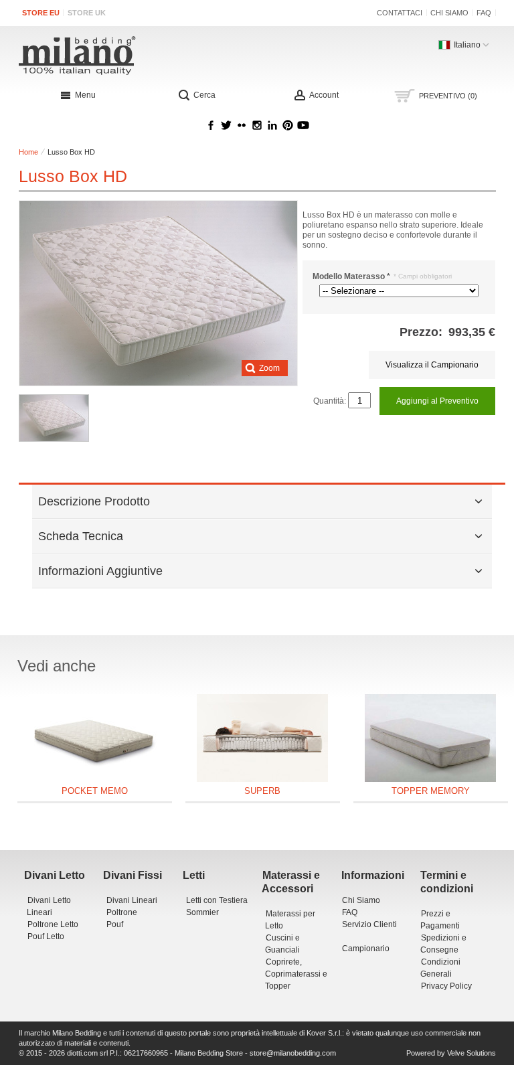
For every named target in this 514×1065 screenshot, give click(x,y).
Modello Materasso (351, 276)
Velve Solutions (471, 1053)
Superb (262, 791)
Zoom (269, 368)
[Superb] (262, 738)
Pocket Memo (95, 791)
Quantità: (329, 401)
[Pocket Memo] (94, 738)
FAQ (484, 13)
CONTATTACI (399, 13)
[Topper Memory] (430, 738)
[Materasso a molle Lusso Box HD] (54, 418)
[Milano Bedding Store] (162, 55)
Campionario (366, 948)
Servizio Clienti (369, 924)
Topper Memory (431, 791)
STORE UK (87, 13)
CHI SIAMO (449, 13)
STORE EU (41, 13)
